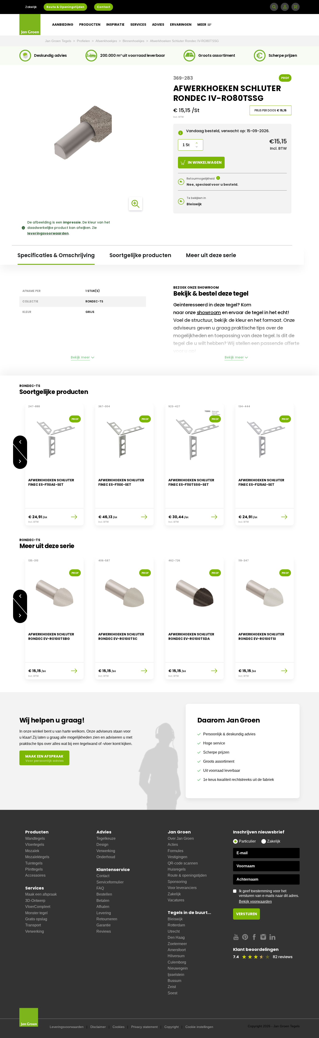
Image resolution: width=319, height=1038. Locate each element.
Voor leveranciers (182, 888)
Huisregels (177, 869)
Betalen (102, 901)
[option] (54, 467)
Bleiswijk (175, 919)
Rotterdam (176, 925)
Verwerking (34, 931)
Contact (103, 7)
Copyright (171, 1027)
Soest (172, 993)
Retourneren (106, 919)
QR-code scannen (183, 863)
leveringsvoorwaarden (48, 233)
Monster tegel (36, 913)
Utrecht (174, 931)
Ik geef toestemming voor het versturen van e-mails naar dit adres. (269, 896)
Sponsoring (177, 882)
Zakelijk (31, 7)
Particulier (247, 841)
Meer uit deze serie (211, 255)
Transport (33, 925)
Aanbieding (62, 24)
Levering (103, 913)
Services (138, 24)
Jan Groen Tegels (58, 41)
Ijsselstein (176, 975)
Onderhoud (105, 857)
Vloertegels (34, 845)
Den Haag (176, 937)
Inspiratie (115, 24)
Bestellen (104, 894)
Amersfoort (177, 950)
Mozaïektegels (37, 857)
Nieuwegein (178, 968)
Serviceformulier (110, 882)
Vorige (20, 440)
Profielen (84, 41)
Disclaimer (98, 1027)
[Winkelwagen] (295, 7)
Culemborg (177, 962)
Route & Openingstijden (65, 7)
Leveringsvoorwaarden (67, 1027)
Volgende (20, 465)
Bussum (174, 981)
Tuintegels (34, 863)
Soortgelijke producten (140, 255)
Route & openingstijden (187, 875)
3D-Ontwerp (35, 901)
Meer (202, 24)
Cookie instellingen (199, 1027)
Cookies (118, 1027)
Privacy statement (144, 1027)
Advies (158, 24)
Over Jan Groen (181, 838)
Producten (89, 24)
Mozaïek (32, 851)
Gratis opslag (36, 919)
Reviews (103, 931)
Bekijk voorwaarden (255, 901)
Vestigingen (177, 857)
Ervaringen (180, 24)
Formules (175, 851)
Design (102, 845)
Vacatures (176, 900)
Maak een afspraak (41, 894)
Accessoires (35, 875)
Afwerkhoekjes (107, 41)
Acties (173, 845)
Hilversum (176, 956)
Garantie (103, 925)
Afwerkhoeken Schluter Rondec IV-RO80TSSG (184, 41)
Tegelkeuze (106, 838)
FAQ (100, 888)
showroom (209, 312)
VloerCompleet (37, 907)
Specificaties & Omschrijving (56, 255)
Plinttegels (34, 869)
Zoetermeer (177, 944)
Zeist (172, 987)
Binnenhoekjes (134, 41)
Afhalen (102, 907)
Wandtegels (35, 838)
